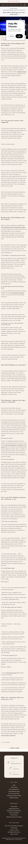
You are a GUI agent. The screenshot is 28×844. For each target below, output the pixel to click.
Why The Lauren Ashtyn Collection (14, 825)
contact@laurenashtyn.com (16, 763)
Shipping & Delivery (14, 808)
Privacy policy (18, 839)
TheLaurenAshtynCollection (17, 838)
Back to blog (15, 748)
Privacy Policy (14, 814)
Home (11, 8)
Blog (15, 8)
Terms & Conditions (14, 812)
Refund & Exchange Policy (14, 810)
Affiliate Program (14, 797)
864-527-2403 (16, 774)
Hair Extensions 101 (14, 789)
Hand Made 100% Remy (14, 832)
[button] (3, 5)
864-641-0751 (16, 768)
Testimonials (14, 827)
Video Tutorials (14, 834)
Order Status (14, 806)
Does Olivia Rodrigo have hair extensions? (14, 10)
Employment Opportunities (14, 795)
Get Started (19, 36)
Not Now (12, 36)
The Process (14, 787)
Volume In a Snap (13, 830)
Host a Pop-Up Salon (14, 793)
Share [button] (4, 40)
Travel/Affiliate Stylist (14, 791)
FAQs (14, 785)
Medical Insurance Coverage (14, 817)
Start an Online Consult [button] (27, 30)
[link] (23, 21)
